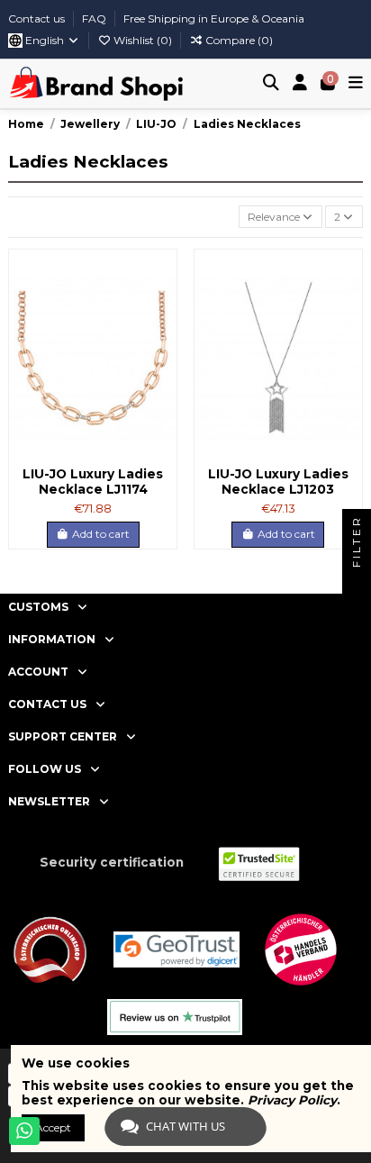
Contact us (38, 18)
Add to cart (101, 534)
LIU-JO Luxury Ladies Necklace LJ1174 (93, 481)
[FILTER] (356, 582)
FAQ (95, 18)
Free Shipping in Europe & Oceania (213, 18)
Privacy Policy (292, 1100)
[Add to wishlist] (162, 273)
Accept (53, 1127)
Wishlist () (143, 40)
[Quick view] (162, 333)
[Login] (300, 84)
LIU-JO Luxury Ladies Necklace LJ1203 (278, 481)
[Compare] (162, 303)
